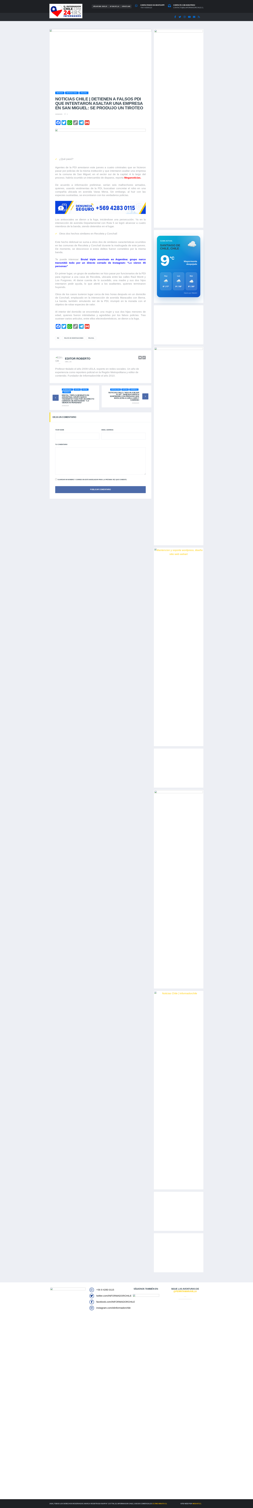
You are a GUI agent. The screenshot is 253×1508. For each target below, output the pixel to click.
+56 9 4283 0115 (105, 1289)
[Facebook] (175, 17)
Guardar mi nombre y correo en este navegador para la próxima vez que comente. (92, 479)
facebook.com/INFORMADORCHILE (115, 1302)
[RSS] (198, 17)
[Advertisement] (178, 324)
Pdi (58, 338)
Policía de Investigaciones (73, 338)
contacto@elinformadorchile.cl (188, 8)
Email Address (107, 430)
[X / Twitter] (179, 17)
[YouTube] (189, 17)
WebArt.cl (196, 1504)
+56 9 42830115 (146, 8)
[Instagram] (184, 17)
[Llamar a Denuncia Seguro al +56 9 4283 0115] (100, 207)
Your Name (59, 430)
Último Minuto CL (159, 1504)
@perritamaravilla (185, 1291)
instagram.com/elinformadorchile (113, 1308)
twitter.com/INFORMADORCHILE (114, 1295)
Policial (91, 338)
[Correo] (194, 17)
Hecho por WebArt (190, 293)
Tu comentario (61, 444)
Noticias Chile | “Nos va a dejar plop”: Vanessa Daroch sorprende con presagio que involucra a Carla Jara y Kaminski (123, 396)
